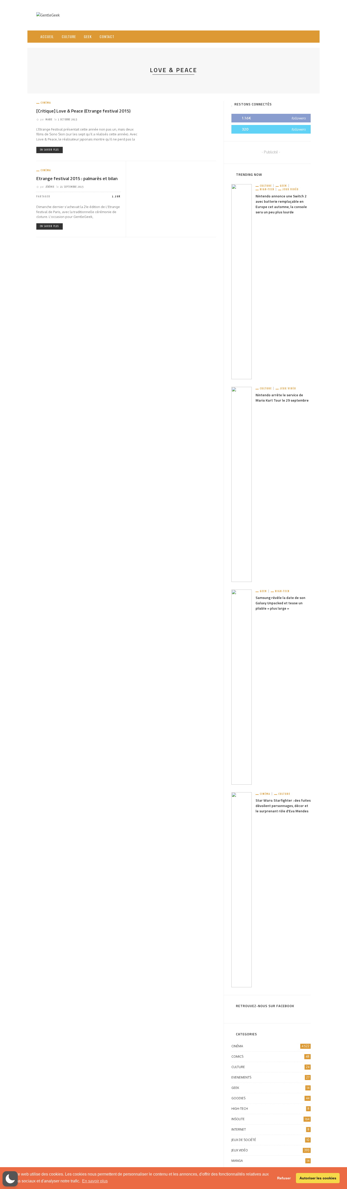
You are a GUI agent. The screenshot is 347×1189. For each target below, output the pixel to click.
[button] (10, 1178)
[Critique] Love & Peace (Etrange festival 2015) (83, 110)
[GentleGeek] (48, 15)
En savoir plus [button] (95, 1181)
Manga (270, 1161)
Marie (48, 119)
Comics (270, 1056)
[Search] (305, 32)
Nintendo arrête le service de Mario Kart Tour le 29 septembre (282, 397)
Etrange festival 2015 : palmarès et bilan (77, 178)
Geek (88, 36)
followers (298, 118)
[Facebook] (281, 36)
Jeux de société (270, 1140)
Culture (69, 36)
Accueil (47, 36)
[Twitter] (287, 36)
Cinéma (46, 102)
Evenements (270, 1077)
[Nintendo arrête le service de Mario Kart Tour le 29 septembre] (241, 484)
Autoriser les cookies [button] (317, 1178)
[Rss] (294, 36)
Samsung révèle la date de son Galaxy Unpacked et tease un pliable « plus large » (280, 603)
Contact (107, 36)
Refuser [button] (284, 1178)
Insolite (270, 1119)
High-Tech (267, 189)
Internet (270, 1129)
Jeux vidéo (290, 189)
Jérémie (49, 186)
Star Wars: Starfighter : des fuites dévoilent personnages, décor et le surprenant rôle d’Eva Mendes (283, 806)
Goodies (270, 1098)
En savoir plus (49, 150)
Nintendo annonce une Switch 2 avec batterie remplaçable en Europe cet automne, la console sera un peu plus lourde (281, 204)
